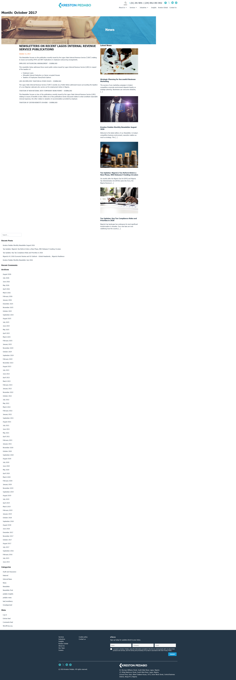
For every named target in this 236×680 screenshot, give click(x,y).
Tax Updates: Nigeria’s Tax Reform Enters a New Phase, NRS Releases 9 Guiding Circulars (32, 249)
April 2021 (6, 436)
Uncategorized (7, 605)
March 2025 (7, 337)
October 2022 (7, 396)
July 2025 (6, 322)
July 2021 (6, 425)
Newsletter (6, 586)
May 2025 (6, 329)
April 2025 (6, 333)
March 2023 (7, 381)
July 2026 (6, 278)
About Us (122, 7)
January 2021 (7, 444)
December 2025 (8, 304)
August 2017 (7, 543)
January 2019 (7, 514)
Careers (61, 650)
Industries (143, 7)
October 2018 (7, 517)
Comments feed (8, 622)
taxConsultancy (8, 601)
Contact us (82, 639)
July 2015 (6, 558)
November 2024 (8, 348)
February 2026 (7, 296)
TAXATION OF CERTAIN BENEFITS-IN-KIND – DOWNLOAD (38, 102)
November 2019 (8, 488)
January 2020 (7, 484)
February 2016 (7, 554)
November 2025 (8, 307)
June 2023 (6, 374)
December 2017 (8, 532)
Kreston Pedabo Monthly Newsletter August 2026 (19, 245)
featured (5, 575)
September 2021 (8, 418)
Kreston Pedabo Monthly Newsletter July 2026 (18, 260)
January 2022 (7, 414)
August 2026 (7, 274)
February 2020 (7, 481)
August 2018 (7, 525)
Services (132, 7)
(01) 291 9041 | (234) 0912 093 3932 (146, 3)
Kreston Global (163, 7)
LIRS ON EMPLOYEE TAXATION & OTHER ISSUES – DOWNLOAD (40, 81)
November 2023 (8, 363)
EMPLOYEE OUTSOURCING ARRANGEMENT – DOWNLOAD (38, 63)
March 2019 (7, 506)
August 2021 (7, 422)
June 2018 (6, 529)
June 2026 (6, 281)
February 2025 (7, 340)
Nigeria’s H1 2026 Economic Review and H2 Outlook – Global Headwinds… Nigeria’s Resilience (33, 256)
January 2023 (7, 388)
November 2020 (8, 447)
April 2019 (6, 503)
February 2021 (7, 440)
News (4, 583)
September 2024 (8, 355)
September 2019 (8, 492)
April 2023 (6, 377)
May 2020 (6, 470)
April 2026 (6, 289)
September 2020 (8, 455)
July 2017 (6, 547)
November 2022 (8, 392)
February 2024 (7, 359)
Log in (5, 615)
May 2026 (6, 285)
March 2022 (7, 407)
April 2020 (6, 473)
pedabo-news (7, 597)
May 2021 (6, 433)
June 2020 (6, 466)
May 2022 (6, 403)
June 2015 (6, 562)
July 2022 (6, 399)
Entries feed (7, 618)
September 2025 (8, 315)
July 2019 (6, 499)
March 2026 (7, 293)
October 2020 (7, 451)
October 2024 (7, 352)
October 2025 (7, 311)
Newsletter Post (8, 590)
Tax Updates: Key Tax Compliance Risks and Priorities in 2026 (23, 253)
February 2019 (7, 510)
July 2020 (6, 462)
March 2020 (7, 477)
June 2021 (6, 429)
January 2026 (7, 300)
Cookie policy (83, 637)
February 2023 (7, 385)
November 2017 (8, 536)
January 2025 (7, 344)
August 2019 (7, 495)
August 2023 (7, 366)
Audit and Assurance (9, 572)
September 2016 (8, 551)
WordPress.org (7, 626)
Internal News (7, 579)
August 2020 (7, 458)
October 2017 (7, 540)
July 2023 (6, 370)
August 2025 (7, 318)
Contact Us (173, 7)
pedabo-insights (8, 594)
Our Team (62, 648)
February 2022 (7, 411)
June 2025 (6, 326)
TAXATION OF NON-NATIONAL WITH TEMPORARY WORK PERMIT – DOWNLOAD (45, 91)
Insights (153, 7)
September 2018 (8, 521)
